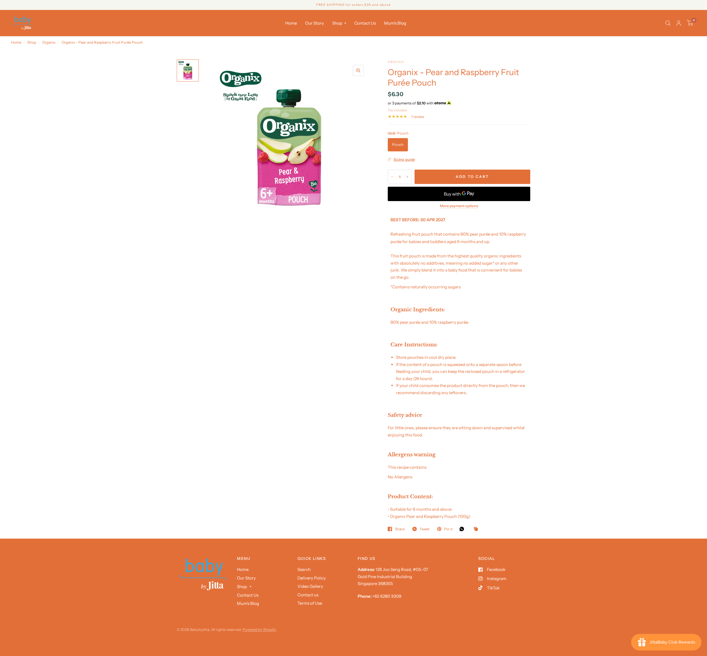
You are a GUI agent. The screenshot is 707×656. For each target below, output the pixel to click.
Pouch (397, 144)
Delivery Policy (311, 578)
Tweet (424, 529)
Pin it (448, 529)
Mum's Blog (395, 23)
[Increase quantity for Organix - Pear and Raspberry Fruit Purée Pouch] (407, 177)
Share (400, 529)
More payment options (459, 206)
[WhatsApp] (463, 529)
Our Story (314, 23)
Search (304, 569)
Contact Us (365, 23)
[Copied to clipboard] (477, 529)
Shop (337, 23)
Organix (49, 42)
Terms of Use (309, 603)
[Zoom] (358, 70)
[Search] (668, 23)
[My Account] (678, 23)
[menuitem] (291, 23)
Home (291, 23)
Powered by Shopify (259, 629)
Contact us (307, 594)
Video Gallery (310, 586)
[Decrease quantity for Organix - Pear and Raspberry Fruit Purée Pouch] (392, 177)
